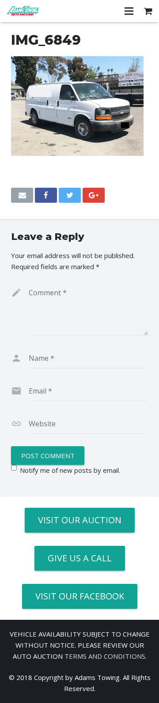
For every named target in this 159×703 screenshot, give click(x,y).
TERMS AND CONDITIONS (104, 656)
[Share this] (46, 195)
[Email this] (22, 195)
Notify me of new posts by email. (70, 470)
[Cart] (148, 11)
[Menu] (129, 11)
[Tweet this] (70, 195)
